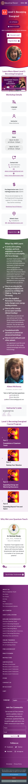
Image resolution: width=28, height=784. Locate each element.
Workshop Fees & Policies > (14, 206)
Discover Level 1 (15, 35)
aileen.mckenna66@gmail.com (14, 171)
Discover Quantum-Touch (10, 621)
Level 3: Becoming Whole (10, 628)
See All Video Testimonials (13, 574)
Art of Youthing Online (9, 644)
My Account (7, 687)
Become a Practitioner (9, 664)
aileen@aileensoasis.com (15, 223)
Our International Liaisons (10, 606)
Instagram (20, 751)
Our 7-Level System (10, 614)
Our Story (5, 594)
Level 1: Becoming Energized (11, 623)
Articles (5, 599)
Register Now (12, 41)
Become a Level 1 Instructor (11, 666)
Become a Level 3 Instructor (11, 671)
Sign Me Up (14, 736)
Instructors (7, 657)
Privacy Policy (18, 764)
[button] (5, 567)
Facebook (10, 747)
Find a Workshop (9, 649)
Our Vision (6, 596)
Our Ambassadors (8, 603)
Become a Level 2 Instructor (11, 669)
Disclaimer (9, 764)
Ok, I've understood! (14, 774)
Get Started (7, 610)
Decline (14, 777)
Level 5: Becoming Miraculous (11, 633)
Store (5, 678)
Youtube (9, 751)
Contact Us (7, 682)
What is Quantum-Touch (9, 591)
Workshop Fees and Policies (11, 635)
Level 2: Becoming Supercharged (12, 626)
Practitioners (8, 653)
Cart (4, 691)
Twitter (20, 747)
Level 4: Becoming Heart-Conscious (13, 631)
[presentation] (4, 566)
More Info (14, 781)
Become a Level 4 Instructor (11, 674)
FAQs (4, 601)
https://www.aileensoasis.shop (14, 175)
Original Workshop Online (10, 642)
